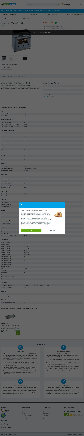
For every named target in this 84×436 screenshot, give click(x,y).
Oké (31, 230)
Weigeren (52, 230)
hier (36, 222)
